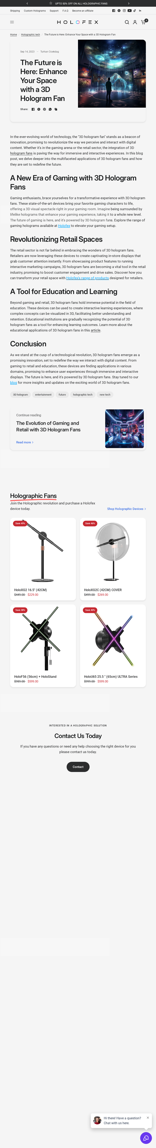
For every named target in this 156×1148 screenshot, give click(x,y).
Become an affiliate (82, 10)
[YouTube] (129, 10)
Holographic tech (30, 34)
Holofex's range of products (87, 278)
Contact (78, 767)
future (62, 394)
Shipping (15, 10)
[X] (119, 10)
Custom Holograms (35, 10)
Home (13, 34)
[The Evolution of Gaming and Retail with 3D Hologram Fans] (124, 428)
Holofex (64, 226)
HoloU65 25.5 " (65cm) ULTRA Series (111, 677)
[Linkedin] (140, 10)
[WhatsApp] (50, 109)
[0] (142, 22)
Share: (24, 109)
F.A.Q (65, 10)
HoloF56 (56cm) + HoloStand (35, 677)
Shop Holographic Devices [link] (125, 509)
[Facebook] (113, 10)
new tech (105, 394)
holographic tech (82, 394)
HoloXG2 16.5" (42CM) (30, 590)
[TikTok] (135, 10)
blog (13, 382)
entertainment (43, 394)
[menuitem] (16, 11)
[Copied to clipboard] (55, 109)
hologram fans (21, 153)
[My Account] (135, 22)
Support (54, 10)
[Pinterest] (44, 109)
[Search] (127, 22)
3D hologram (20, 394)
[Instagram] (124, 10)
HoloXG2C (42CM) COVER (103, 590)
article (95, 330)
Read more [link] (23, 442)
